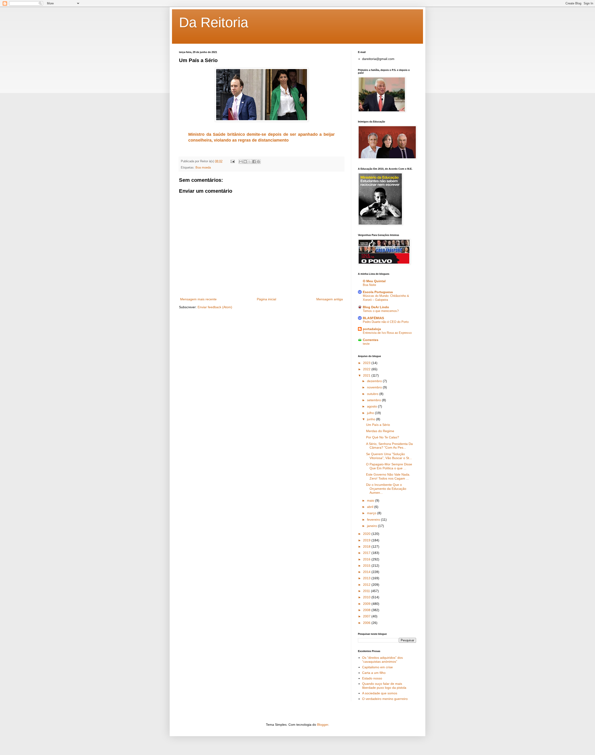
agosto (372, 406)
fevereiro (374, 519)
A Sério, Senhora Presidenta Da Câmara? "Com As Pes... (389, 446)
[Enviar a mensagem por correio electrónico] (232, 161)
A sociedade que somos (379, 693)
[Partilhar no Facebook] (254, 161)
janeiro (372, 526)
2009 (367, 604)
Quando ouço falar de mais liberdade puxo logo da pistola (384, 685)
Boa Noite (369, 285)
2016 (367, 559)
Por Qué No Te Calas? (382, 437)
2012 (367, 584)
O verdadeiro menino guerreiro (385, 699)
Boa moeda (203, 167)
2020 (367, 534)
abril (370, 507)
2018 (367, 546)
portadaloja (372, 329)
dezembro (375, 381)
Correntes (370, 340)
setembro (374, 400)
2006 (367, 623)
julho (371, 413)
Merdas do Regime (380, 431)
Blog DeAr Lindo (376, 307)
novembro (375, 387)
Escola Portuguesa (378, 292)
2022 (367, 369)
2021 (367, 375)
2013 (367, 578)
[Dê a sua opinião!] (245, 161)
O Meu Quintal (374, 281)
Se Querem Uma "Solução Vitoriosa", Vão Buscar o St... (389, 456)
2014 (367, 572)
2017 (367, 553)
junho (371, 419)
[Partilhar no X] (249, 161)
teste (366, 343)
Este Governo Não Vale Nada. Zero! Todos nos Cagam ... (388, 476)
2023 (367, 363)
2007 (367, 616)
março (372, 513)
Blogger (322, 724)
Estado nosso (372, 678)
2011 (367, 591)
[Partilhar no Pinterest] (258, 161)
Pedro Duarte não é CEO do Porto (386, 322)
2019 (367, 540)
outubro (373, 394)
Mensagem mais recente (198, 299)
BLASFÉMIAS (373, 318)
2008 (367, 610)
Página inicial (266, 299)
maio (371, 500)
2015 (367, 565)
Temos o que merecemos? (381, 311)
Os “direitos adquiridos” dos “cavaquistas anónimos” (382, 659)
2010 (367, 597)
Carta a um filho (374, 673)
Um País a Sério (378, 425)
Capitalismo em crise (377, 667)
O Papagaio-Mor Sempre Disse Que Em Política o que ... (389, 466)
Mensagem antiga (329, 299)
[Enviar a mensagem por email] (240, 161)
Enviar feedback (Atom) (215, 307)
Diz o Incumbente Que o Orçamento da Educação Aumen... (386, 488)
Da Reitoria (213, 22)
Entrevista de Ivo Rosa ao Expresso (387, 332)
